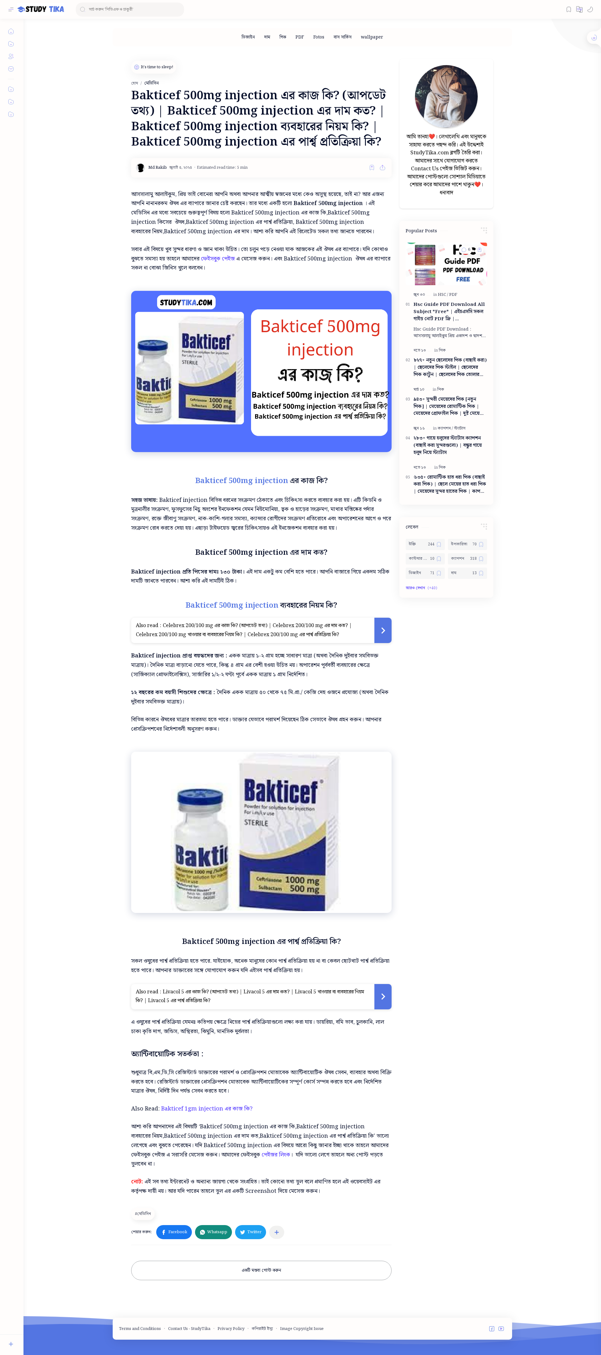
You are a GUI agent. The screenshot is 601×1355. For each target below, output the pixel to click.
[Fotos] (318, 37)
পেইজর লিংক (276, 1154)
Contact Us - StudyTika (189, 1329)
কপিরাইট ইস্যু (262, 1329)
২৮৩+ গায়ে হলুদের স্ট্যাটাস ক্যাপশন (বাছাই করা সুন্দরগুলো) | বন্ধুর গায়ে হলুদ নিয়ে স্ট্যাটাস (448, 445)
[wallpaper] (372, 37)
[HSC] (443, 294)
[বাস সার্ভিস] (343, 37)
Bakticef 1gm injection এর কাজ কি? (207, 1108)
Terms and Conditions (140, 1329)
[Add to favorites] (372, 167)
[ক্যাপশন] (445, 428)
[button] (579, 9)
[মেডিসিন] (143, 1213)
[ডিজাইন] (248, 37)
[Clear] (178, 10)
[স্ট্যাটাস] (459, 428)
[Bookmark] (568, 9)
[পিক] (283, 37)
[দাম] (267, 37)
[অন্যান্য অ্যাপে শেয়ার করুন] (276, 1232)
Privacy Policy (231, 1329)
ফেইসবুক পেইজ (218, 258)
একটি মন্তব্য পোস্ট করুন (261, 1270)
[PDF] (299, 37)
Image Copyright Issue (302, 1329)
